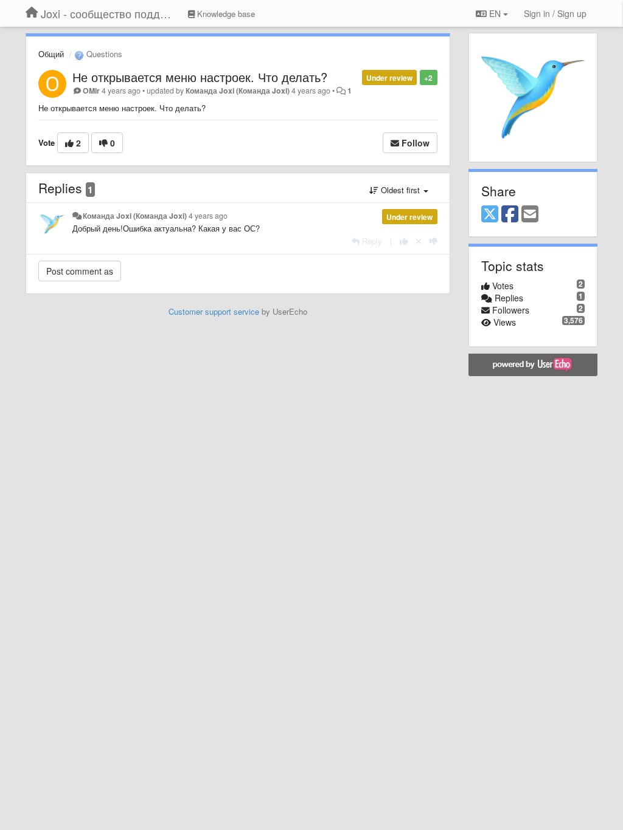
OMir (91, 90)
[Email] (529, 214)
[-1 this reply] (433, 241)
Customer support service (214, 311)
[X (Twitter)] (489, 214)
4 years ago (208, 215)
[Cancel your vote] (419, 241)
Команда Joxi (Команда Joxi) (238, 90)
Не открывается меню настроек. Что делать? (199, 77)
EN (495, 13)
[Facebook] (509, 214)
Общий (51, 54)
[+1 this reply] (404, 241)
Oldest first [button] (400, 190)
